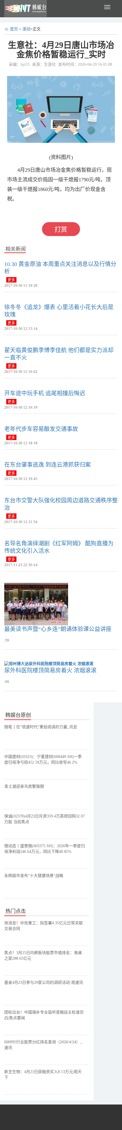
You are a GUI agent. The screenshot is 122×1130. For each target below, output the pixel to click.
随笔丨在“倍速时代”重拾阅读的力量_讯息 (40, 727)
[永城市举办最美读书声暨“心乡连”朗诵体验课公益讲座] (36, 604)
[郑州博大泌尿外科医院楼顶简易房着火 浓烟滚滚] (48, 664)
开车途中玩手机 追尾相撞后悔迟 (44, 393)
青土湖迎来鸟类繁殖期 (24, 786)
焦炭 (44, 211)
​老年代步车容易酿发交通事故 (41, 429)
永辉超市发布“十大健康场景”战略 (33, 876)
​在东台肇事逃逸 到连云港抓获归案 (47, 465)
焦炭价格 (61, 211)
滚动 (26, 29)
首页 (14, 29)
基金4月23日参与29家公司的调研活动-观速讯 (43, 982)
